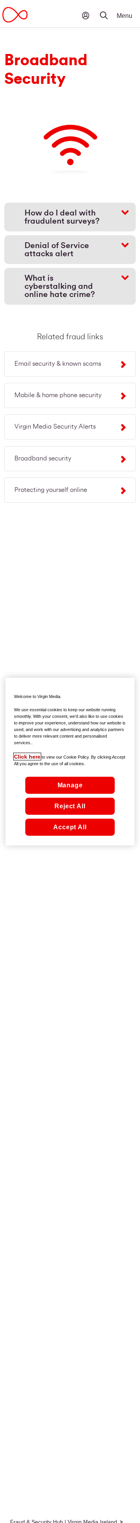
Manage (70, 785)
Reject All (69, 806)
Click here (27, 757)
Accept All (69, 827)
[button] (109, 9)
